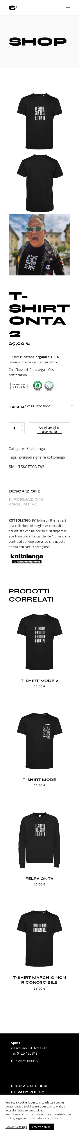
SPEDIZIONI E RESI (29, 1086)
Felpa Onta (39, 878)
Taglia (17, 407)
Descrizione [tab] (25, 491)
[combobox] (49, 406)
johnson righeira (32, 457)
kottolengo (56, 457)
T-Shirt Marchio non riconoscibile (39, 980)
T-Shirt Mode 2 (39, 680)
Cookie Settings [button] (16, 1127)
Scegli (28, 687)
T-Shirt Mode (39, 779)
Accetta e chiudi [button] (41, 1127)
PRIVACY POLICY (27, 1092)
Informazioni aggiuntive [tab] (26, 502)
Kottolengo (35, 448)
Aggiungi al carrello (49, 430)
